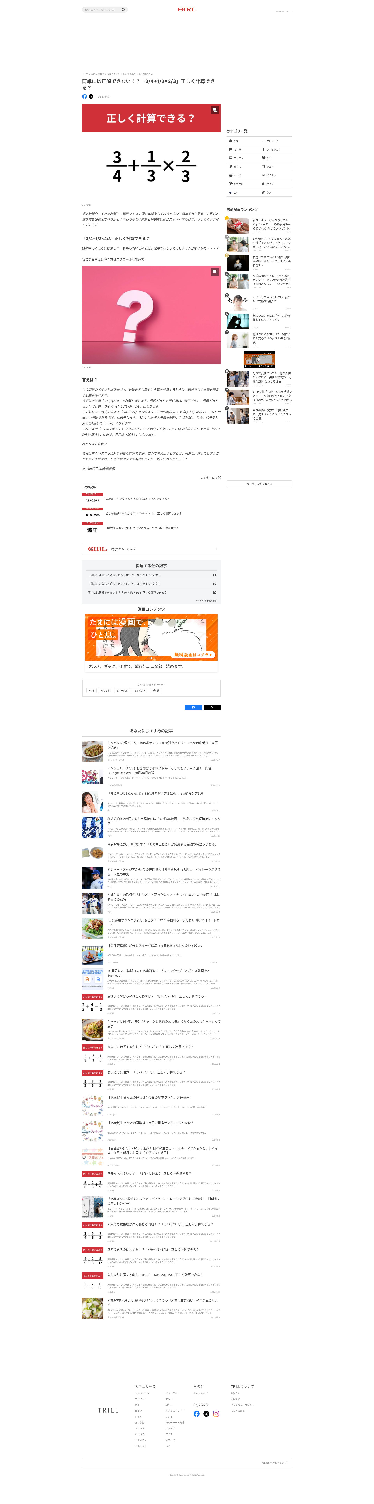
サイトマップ (201, 1393)
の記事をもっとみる (122, 549)
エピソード (141, 1399)
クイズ (169, 1434)
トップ (85, 74)
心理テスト (141, 1446)
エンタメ (170, 1428)
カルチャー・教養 (175, 1422)
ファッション (142, 1393)
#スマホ (105, 690)
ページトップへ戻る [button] (258, 484)
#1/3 (91, 690)
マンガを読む (268, 353)
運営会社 (235, 1393)
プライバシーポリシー (242, 1405)
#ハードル (122, 690)
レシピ (169, 1416)
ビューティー (172, 1393)
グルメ (138, 1416)
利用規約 (235, 1399)
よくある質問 (238, 1410)
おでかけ (139, 1422)
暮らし (169, 1405)
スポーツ (170, 1440)
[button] (123, 9)
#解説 (156, 690)
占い (168, 1446)
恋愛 (93, 74)
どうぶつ (139, 1434)
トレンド (139, 1428)
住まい (138, 1410)
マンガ (169, 1399)
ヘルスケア (141, 1440)
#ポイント (140, 690)
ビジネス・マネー (175, 1410)
